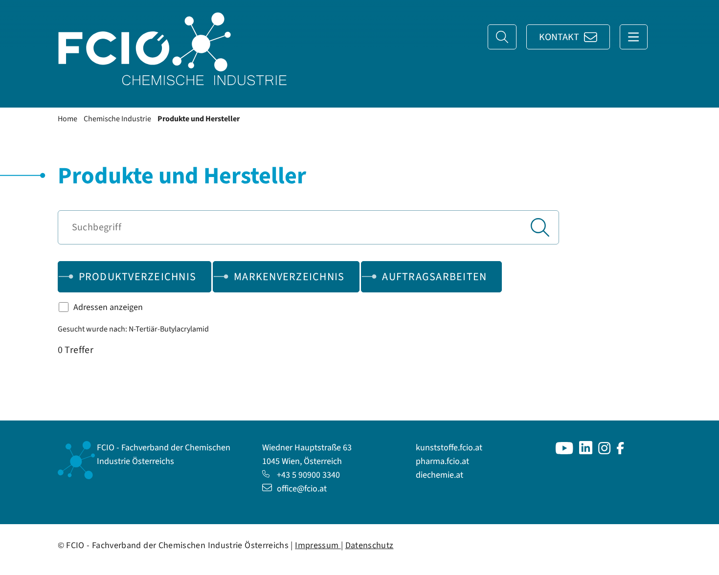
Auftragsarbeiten (434, 277)
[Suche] (502, 36)
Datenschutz (369, 545)
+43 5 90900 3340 (308, 475)
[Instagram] (604, 451)
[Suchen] (540, 227)
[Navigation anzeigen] (634, 36)
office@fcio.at (302, 489)
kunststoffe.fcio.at (449, 448)
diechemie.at (439, 475)
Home (67, 118)
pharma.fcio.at (442, 461)
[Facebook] (620, 451)
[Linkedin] (585, 451)
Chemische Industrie (117, 118)
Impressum (318, 545)
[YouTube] (564, 451)
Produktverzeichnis (138, 277)
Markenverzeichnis (289, 277)
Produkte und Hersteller (198, 118)
